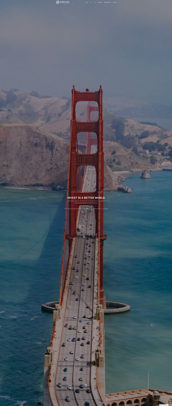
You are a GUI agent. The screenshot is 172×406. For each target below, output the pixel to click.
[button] (86, 2)
